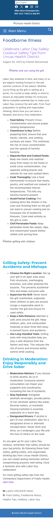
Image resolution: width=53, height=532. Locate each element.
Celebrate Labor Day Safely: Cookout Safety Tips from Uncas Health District (26, 53)
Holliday (22, 499)
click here (8, 482)
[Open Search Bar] (49, 29)
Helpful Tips (9, 499)
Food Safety (13, 495)
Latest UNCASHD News (19, 491)
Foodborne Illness (31, 495)
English (23, 2)
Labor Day (34, 499)
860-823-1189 (21, 13)
